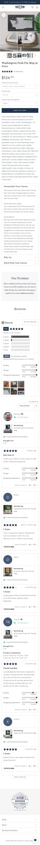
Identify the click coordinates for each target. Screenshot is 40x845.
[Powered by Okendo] (7, 322)
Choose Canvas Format (10, 83)
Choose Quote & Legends (10, 99)
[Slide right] (36, 55)
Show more (18, 777)
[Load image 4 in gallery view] (24, 55)
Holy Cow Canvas (16, 841)
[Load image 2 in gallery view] (14, 55)
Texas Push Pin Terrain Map (25, 733)
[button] (32, 7)
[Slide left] (4, 55)
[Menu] (3, 7)
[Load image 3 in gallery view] (19, 55)
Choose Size (6, 91)
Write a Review (30, 322)
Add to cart (20, 110)
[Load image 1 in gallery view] (9, 55)
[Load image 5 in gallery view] (29, 55)
